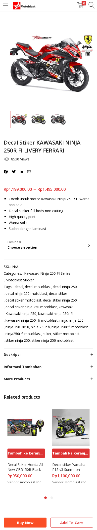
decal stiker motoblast (23, 300)
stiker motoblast (66, 333)
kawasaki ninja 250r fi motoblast (31, 320)
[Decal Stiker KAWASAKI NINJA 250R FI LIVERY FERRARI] (6, 172)
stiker (47, 333)
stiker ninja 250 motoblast (53, 340)
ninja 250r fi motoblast (69, 327)
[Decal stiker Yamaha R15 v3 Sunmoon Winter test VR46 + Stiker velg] (71, 427)
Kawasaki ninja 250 (20, 313)
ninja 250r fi (40, 327)
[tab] (48, 354)
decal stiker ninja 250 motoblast (31, 306)
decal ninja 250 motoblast (26, 293)
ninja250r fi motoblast (23, 333)
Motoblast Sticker (19, 280)
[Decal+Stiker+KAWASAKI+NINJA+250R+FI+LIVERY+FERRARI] (14, 172)
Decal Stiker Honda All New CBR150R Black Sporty (25, 467)
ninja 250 (76, 320)
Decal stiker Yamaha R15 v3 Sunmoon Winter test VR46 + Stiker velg (69, 467)
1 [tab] (45, 497)
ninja (63, 320)
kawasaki (66, 306)
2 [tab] (51, 497)
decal (19, 286)
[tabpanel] (26, 449)
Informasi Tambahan (23, 366)
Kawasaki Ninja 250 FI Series (47, 273)
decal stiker (58, 293)
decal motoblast (38, 286)
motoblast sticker (33, 482)
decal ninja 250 (65, 286)
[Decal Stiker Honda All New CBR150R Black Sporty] (26, 427)
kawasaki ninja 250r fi (55, 313)
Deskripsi (12, 354)
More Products (17, 379)
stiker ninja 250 (17, 340)
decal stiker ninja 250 (60, 300)
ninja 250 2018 (17, 327)
